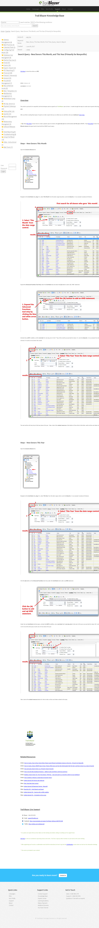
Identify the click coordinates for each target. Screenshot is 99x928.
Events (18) (7, 65)
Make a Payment (42, 903)
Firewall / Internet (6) (10, 76)
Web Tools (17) (8, 147)
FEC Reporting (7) (9, 70)
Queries (7, 31)
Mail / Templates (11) (10, 91)
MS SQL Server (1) (9, 104)
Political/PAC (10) (9, 111)
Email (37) (7, 63)
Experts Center (42, 898)
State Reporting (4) (10, 132)
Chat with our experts (79, 898)
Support (57, 9)
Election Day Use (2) (10, 60)
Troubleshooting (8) (10, 134)
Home (28, 9)
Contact (70, 9)
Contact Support (42, 894)
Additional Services (43, 905)
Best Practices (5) (9, 45)
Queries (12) (7, 114)
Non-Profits (49, 9)
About (64, 9)
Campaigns (35, 9)
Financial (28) (8, 73)
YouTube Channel (43, 908)
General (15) (7, 78)
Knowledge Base (43, 896)
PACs (42, 9)
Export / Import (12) (10, 68)
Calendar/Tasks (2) (9, 47)
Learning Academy (43, 901)
